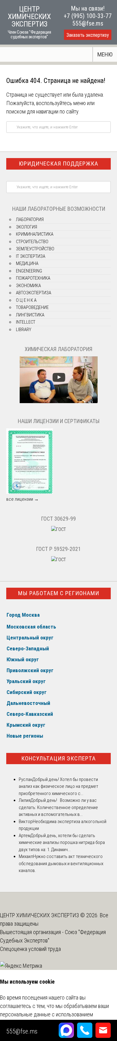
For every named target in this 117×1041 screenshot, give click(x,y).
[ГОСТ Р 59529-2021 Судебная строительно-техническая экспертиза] (58, 559)
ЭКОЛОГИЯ (26, 227)
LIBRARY (23, 329)
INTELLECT (25, 322)
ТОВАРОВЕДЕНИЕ (32, 307)
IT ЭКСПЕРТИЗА (30, 256)
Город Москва (23, 615)
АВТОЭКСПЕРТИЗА (33, 293)
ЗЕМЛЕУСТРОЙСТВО (35, 249)
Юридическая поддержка (58, 163)
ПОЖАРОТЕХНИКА (33, 278)
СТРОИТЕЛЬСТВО (32, 241)
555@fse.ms (87, 23)
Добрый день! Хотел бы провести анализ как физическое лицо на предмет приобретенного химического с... (58, 786)
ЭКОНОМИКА (28, 285)
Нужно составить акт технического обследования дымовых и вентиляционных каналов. (61, 863)
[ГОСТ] (58, 529)
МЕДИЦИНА (27, 263)
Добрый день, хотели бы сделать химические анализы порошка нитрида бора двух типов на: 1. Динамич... (62, 842)
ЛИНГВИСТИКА (30, 315)
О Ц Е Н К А (26, 300)
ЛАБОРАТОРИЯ (30, 219)
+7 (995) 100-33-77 (88, 16)
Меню (105, 54)
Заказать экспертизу (87, 35)
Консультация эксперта (58, 758)
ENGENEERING (29, 271)
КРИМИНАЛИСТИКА (34, 234)
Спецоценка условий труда (30, 949)
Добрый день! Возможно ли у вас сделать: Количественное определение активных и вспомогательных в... (58, 807)
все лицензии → (22, 499)
